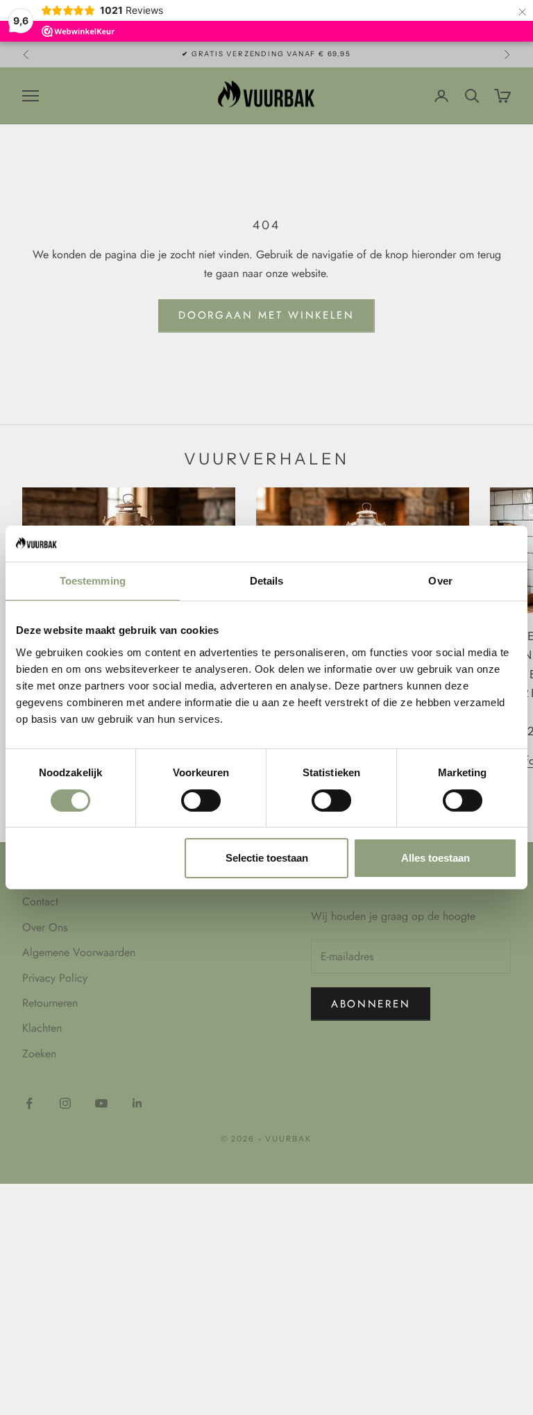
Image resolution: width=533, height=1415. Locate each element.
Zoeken (39, 1054)
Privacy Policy (54, 978)
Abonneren (370, 1004)
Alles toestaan (435, 858)
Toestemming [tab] (93, 581)
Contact (40, 902)
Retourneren (50, 1003)
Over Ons (44, 927)
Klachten (42, 1028)
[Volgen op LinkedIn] (137, 1103)
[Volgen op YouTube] (101, 1103)
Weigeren (98, 858)
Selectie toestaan (267, 858)
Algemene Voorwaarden (78, 952)
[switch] (201, 800)
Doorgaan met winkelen (266, 315)
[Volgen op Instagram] (65, 1103)
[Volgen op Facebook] (29, 1103)
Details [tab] (267, 581)
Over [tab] (440, 581)
